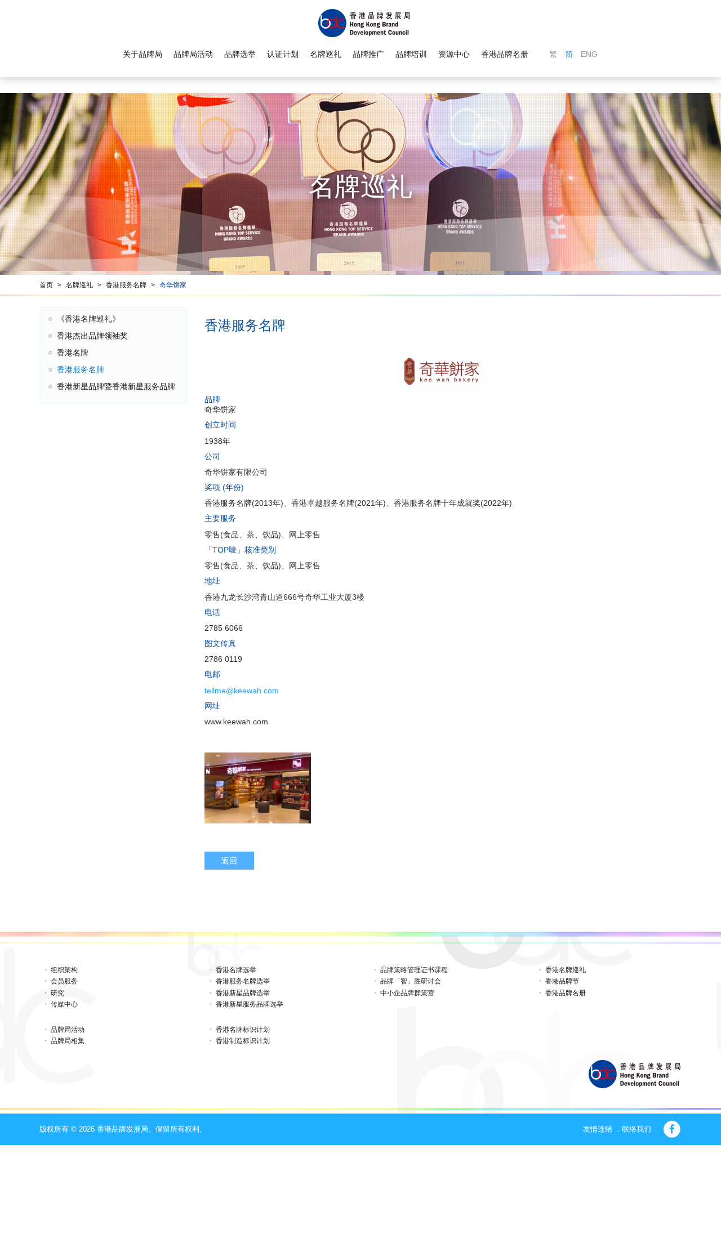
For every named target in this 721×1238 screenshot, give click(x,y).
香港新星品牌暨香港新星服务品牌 (116, 386)
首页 (46, 285)
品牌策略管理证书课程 (414, 970)
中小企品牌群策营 (407, 993)
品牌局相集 (67, 1041)
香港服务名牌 (126, 285)
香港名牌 (72, 352)
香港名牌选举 (236, 970)
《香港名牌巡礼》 (88, 318)
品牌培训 (411, 54)
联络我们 (636, 1129)
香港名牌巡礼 (565, 970)
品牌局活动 (193, 54)
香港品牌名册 (504, 54)
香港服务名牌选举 (243, 981)
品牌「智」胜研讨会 (410, 981)
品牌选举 (240, 54)
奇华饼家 (172, 285)
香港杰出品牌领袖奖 (92, 335)
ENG (589, 54)
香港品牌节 (562, 981)
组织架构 (64, 970)
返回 (229, 860)
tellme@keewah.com (241, 690)
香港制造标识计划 (243, 1041)
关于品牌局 (142, 54)
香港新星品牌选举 (243, 993)
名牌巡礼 (325, 54)
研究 (57, 993)
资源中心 (454, 54)
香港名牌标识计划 (243, 1030)
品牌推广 (368, 54)
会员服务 (64, 981)
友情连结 (597, 1129)
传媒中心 (64, 1004)
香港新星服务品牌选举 (249, 1004)
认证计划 (283, 54)
